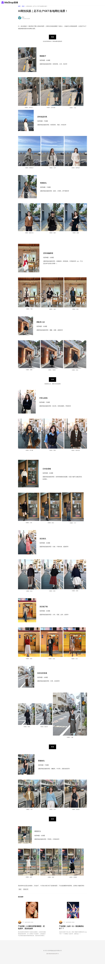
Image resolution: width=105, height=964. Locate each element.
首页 (19, 6)
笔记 (23, 6)
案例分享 (25, 889)
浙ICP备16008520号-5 (52, 953)
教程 (20, 889)
